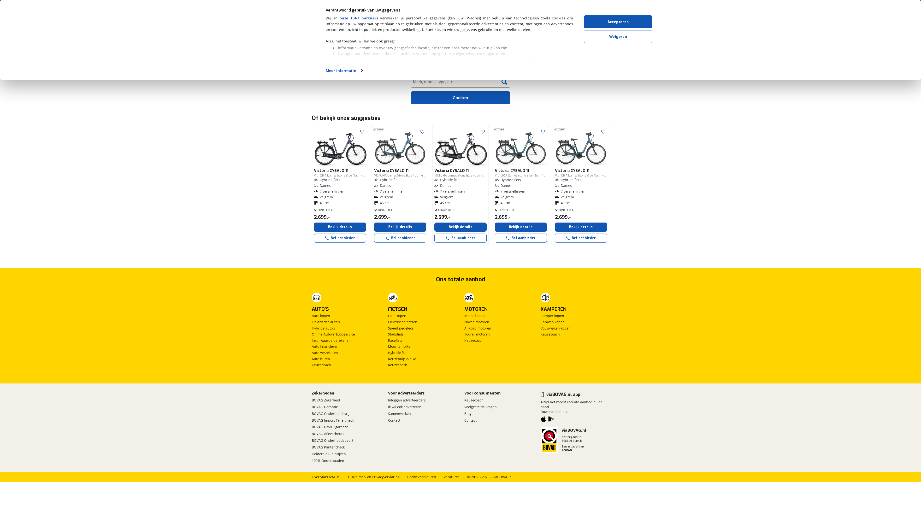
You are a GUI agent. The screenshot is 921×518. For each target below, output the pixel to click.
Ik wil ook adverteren (404, 407)
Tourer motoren (477, 334)
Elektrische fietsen (402, 322)
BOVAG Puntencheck (328, 447)
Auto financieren (325, 346)
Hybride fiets (398, 352)
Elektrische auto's (326, 322)
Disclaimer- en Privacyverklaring (374, 477)
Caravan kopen (553, 322)
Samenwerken (399, 413)
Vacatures (452, 477)
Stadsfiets (396, 334)
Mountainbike (399, 346)
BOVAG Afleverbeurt (328, 433)
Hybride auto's (323, 328)
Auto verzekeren (325, 352)
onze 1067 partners (359, 18)
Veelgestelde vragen (480, 407)
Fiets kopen (397, 315)
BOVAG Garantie (325, 407)
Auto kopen (321, 315)
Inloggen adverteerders (407, 400)
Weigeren (618, 36)
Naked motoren (476, 322)
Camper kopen (552, 315)
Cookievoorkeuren (421, 477)
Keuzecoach (321, 365)
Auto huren (321, 359)
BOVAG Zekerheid (326, 400)
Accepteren (618, 21)
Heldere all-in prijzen (329, 454)
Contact (394, 420)
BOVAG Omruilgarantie (330, 427)
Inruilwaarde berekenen (331, 340)
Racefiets (395, 340)
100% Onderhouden (328, 460)
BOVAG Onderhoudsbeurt (332, 440)
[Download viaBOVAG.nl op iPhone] (543, 420)
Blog (467, 413)
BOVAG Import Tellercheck (333, 420)
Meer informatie (341, 70)
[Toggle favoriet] (362, 131)
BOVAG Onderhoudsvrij (330, 413)
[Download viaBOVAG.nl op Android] (551, 420)
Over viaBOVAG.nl (326, 477)
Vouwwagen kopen (556, 328)
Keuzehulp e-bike (402, 359)
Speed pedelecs (400, 328)
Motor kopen (474, 315)
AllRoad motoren (477, 328)
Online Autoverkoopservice (333, 334)
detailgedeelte (509, 60)
